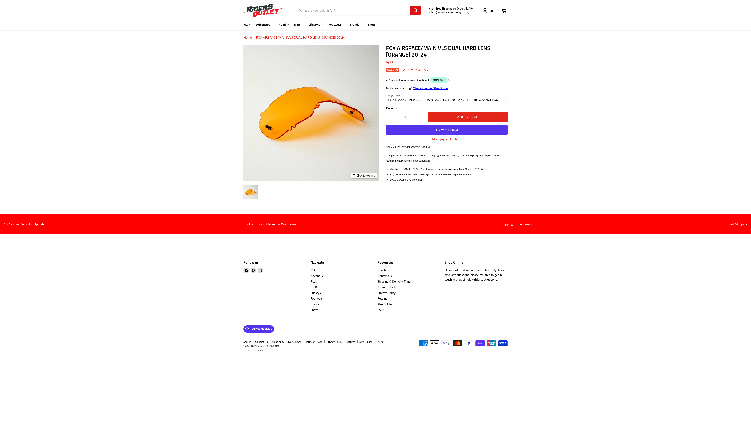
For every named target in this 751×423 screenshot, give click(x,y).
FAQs (380, 310)
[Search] (415, 10)
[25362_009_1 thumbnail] (251, 192)
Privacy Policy (386, 293)
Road (283, 24)
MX (246, 24)
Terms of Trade (386, 287)
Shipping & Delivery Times (394, 281)
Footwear (335, 24)
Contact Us (384, 275)
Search (381, 270)
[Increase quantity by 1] (420, 117)
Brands (355, 24)
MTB (297, 24)
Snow (371, 24)
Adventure (263, 24)
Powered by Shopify (254, 350)
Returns (382, 298)
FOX (393, 62)
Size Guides (385, 304)
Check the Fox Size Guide (430, 88)
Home (247, 37)
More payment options (447, 139)
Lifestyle (314, 24)
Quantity (391, 108)
